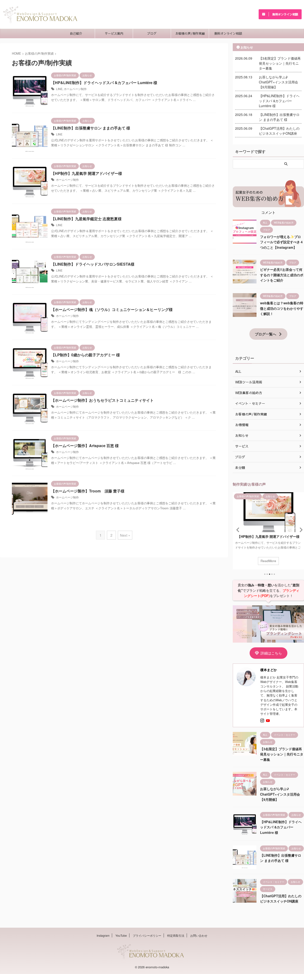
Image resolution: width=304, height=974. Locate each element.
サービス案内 (114, 33)
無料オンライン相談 (228, 33)
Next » (125, 535)
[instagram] (262, 720)
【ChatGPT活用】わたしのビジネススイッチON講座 (279, 131)
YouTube (121, 935)
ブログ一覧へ (265, 334)
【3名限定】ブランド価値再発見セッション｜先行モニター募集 (280, 63)
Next (299, 529)
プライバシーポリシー (147, 935)
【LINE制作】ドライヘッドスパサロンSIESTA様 (92, 264)
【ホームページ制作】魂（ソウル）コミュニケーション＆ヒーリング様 (112, 309)
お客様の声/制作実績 (190, 33)
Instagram (103, 935)
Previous (237, 529)
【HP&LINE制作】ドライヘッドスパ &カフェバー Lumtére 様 (104, 82)
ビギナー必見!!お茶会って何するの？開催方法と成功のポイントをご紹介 (281, 274)
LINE (59, 89)
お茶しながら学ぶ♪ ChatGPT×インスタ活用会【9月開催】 (278, 82)
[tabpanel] (268, 530)
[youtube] (268, 720)
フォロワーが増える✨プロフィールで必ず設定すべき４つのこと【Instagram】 (281, 242)
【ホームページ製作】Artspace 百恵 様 (85, 445)
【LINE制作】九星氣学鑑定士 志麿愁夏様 (86, 218)
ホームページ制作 (75, 89)
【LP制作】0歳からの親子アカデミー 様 (85, 355)
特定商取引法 (175, 935)
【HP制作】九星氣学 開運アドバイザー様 (86, 173)
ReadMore (268, 561)
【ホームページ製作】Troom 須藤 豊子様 (87, 491)
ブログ (152, 33)
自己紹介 (76, 33)
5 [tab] (274, 574)
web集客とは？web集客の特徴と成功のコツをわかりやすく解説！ (281, 308)
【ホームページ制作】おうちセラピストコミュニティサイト (102, 400)
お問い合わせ (198, 935)
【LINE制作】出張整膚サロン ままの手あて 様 (90, 128)
